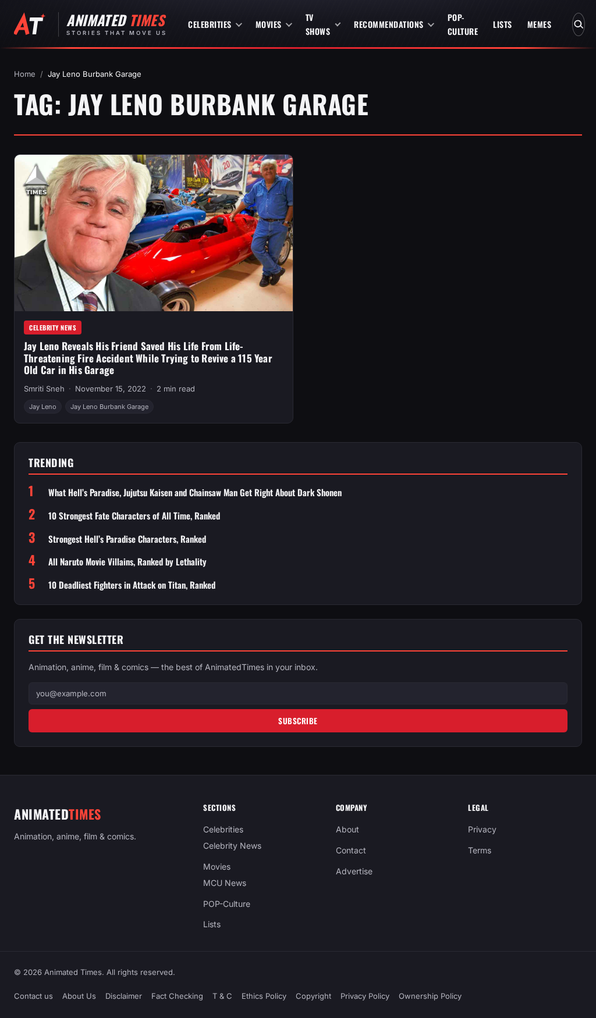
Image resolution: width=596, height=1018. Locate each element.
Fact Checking (177, 996)
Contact (351, 850)
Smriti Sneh (44, 388)
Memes (539, 24)
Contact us (33, 996)
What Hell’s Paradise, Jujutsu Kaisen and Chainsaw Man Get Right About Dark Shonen (195, 492)
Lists (502, 24)
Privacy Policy (364, 996)
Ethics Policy (264, 996)
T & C (222, 996)
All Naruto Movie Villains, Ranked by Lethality (127, 561)
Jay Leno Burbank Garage (109, 407)
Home (25, 74)
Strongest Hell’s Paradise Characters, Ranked (127, 538)
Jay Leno (42, 407)
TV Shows (318, 24)
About (347, 829)
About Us (79, 996)
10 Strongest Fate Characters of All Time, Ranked (134, 515)
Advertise (354, 870)
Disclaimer (123, 996)
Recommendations (389, 24)
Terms (479, 850)
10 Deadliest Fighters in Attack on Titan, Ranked (131, 584)
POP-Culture (463, 24)
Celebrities (210, 24)
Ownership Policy (430, 996)
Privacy (482, 829)
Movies (269, 24)
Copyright (313, 996)
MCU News (224, 882)
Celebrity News (52, 327)
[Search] (578, 24)
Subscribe (298, 721)
